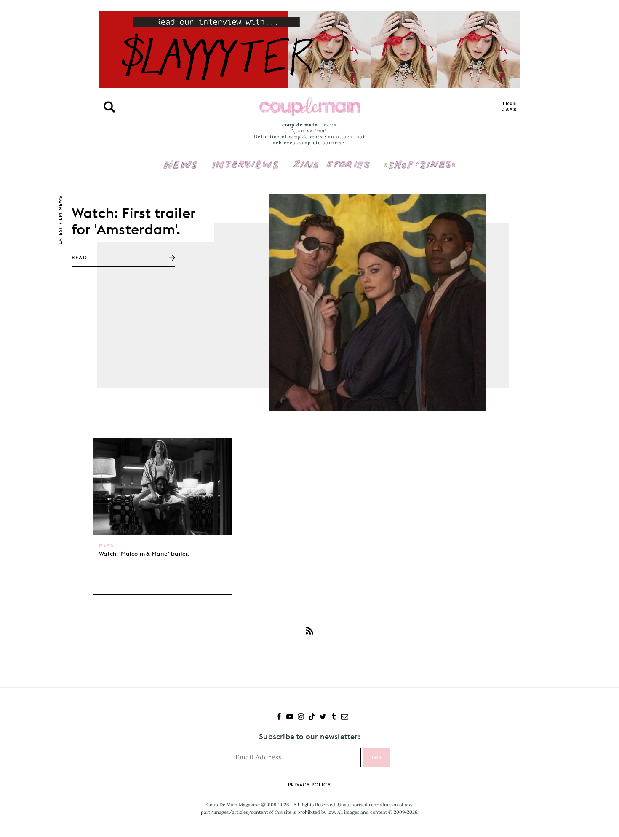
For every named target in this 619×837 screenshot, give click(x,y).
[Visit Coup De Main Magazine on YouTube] (290, 717)
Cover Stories (331, 159)
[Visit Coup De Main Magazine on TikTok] (312, 717)
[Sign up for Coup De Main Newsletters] (344, 717)
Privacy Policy (309, 785)
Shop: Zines (419, 159)
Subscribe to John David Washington (309, 630)
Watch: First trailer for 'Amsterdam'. (133, 221)
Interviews (245, 159)
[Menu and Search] (109, 107)
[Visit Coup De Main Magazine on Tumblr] (333, 717)
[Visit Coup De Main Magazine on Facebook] (279, 717)
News (180, 169)
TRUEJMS (509, 107)
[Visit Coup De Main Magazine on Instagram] (301, 717)
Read (79, 257)
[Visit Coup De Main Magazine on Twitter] (323, 717)
